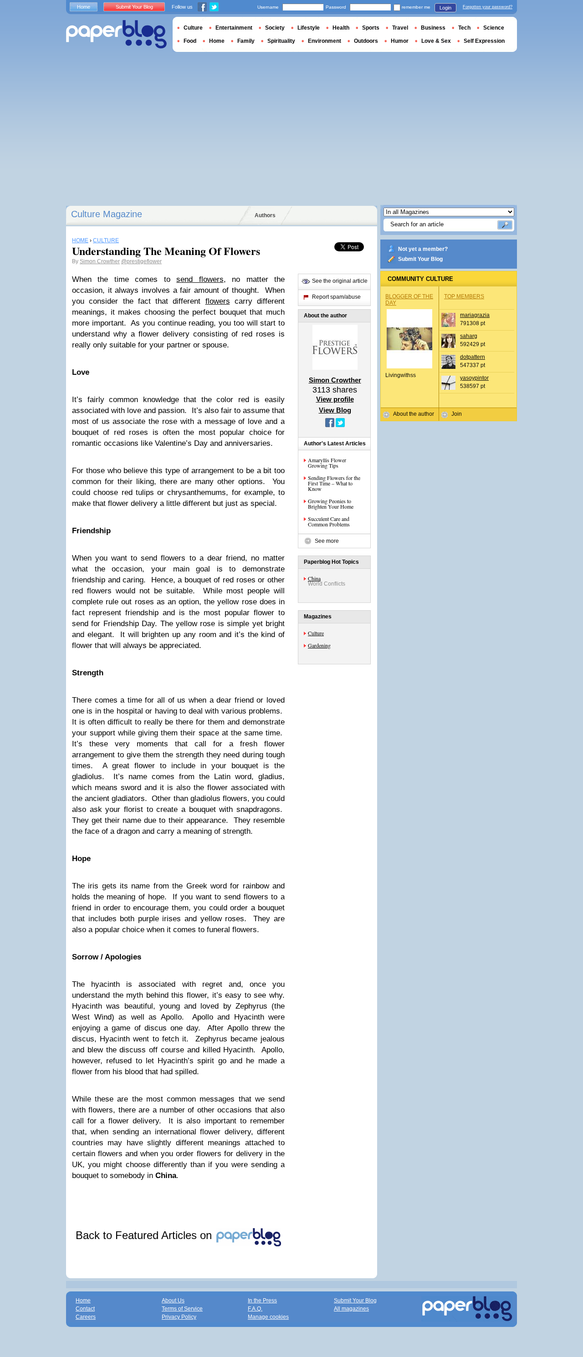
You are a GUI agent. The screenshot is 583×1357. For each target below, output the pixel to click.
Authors (265, 215)
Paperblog (116, 34)
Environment (324, 41)
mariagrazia (475, 315)
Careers (86, 1317)
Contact (85, 1309)
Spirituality (281, 41)
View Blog (335, 410)
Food (190, 41)
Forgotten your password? (487, 7)
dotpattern (472, 357)
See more (327, 541)
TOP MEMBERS (464, 296)
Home (83, 7)
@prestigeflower (141, 261)
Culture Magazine (106, 214)
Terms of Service (182, 1309)
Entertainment (233, 28)
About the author (413, 414)
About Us (173, 1300)
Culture (316, 633)
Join (456, 414)
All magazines (351, 1309)
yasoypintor (474, 378)
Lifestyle (308, 28)
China (314, 578)
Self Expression (484, 41)
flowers (217, 301)
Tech (464, 28)
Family (246, 41)
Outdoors (366, 41)
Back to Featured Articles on (145, 1235)
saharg (468, 336)
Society (275, 28)
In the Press (262, 1300)
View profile (335, 399)
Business (433, 28)
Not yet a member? (423, 249)
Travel (400, 28)
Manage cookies (268, 1317)
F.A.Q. (255, 1309)
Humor (400, 41)
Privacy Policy (179, 1317)
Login (445, 7)
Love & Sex (436, 41)
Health (340, 28)
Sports (370, 28)
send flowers (199, 279)
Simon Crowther (100, 261)
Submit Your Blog (420, 259)
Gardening (319, 645)
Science (493, 28)
